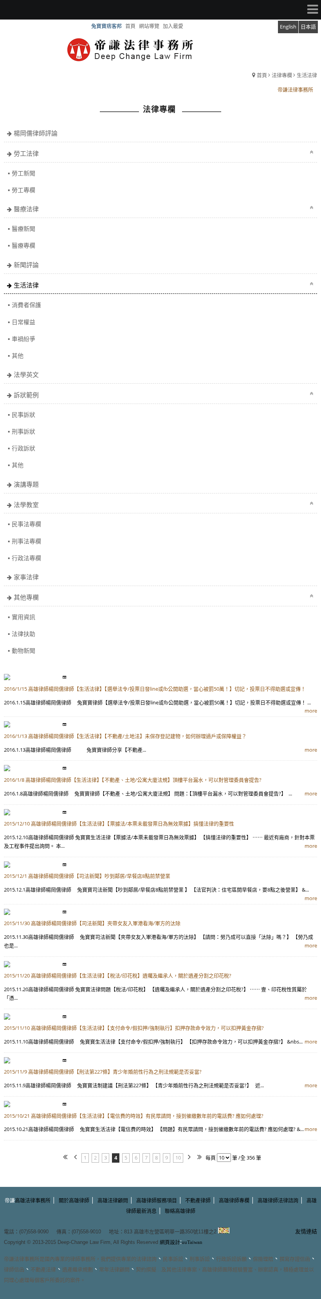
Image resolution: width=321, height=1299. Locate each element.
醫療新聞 (23, 228)
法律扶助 (23, 634)
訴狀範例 (26, 395)
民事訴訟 (173, 1259)
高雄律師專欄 (234, 1200)
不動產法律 (43, 1269)
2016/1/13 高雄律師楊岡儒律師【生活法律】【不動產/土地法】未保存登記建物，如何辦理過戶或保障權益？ (125, 736)
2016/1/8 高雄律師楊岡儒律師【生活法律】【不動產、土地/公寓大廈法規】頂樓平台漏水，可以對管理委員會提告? (132, 779)
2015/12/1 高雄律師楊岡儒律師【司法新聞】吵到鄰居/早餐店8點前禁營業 (87, 875)
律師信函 (14, 1269)
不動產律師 (198, 1200)
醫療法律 (26, 209)
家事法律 (26, 577)
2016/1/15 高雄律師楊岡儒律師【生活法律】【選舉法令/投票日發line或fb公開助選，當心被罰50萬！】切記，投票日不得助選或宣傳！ (155, 688)
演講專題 (26, 484)
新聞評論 (26, 265)
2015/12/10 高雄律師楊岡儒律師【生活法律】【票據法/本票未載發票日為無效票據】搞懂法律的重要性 (119, 823)
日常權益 (23, 322)
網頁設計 (170, 1242)
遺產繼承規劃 (77, 1269)
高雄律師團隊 (217, 1269)
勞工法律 (26, 153)
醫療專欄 (23, 245)
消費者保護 (26, 305)
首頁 (262, 75)
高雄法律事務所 (32, 1200)
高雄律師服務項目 (156, 1200)
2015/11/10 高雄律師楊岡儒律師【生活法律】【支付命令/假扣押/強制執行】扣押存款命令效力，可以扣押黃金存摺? (134, 1027)
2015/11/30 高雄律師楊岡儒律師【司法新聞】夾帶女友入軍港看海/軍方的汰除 (92, 923)
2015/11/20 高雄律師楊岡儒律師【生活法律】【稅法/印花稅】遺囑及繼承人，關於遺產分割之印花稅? (117, 975)
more (311, 710)
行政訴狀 (23, 448)
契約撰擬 (146, 1269)
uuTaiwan (192, 1242)
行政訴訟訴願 (231, 1259)
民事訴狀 (23, 414)
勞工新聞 (23, 173)
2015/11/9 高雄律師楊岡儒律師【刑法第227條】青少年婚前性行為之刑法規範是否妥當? (103, 1071)
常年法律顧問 (114, 1269)
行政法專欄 (26, 558)
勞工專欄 (23, 190)
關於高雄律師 (74, 1200)
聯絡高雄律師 (180, 1211)
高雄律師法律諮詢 (278, 1200)
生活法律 (307, 75)
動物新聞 (23, 650)
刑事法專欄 (26, 541)
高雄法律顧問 (112, 1200)
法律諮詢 (146, 1259)
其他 (17, 355)
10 (178, 1157)
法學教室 (26, 504)
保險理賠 (263, 1259)
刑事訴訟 (199, 1259)
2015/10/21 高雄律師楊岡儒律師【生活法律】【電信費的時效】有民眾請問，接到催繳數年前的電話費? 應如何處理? (133, 1115)
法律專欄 (282, 75)
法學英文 (26, 374)
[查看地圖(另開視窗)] (223, 1231)
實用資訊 (23, 617)
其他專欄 (26, 597)
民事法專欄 (26, 524)
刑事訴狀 (23, 431)
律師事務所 (83, 1259)
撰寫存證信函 (295, 1259)
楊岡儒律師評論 (36, 133)
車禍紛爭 (23, 339)
